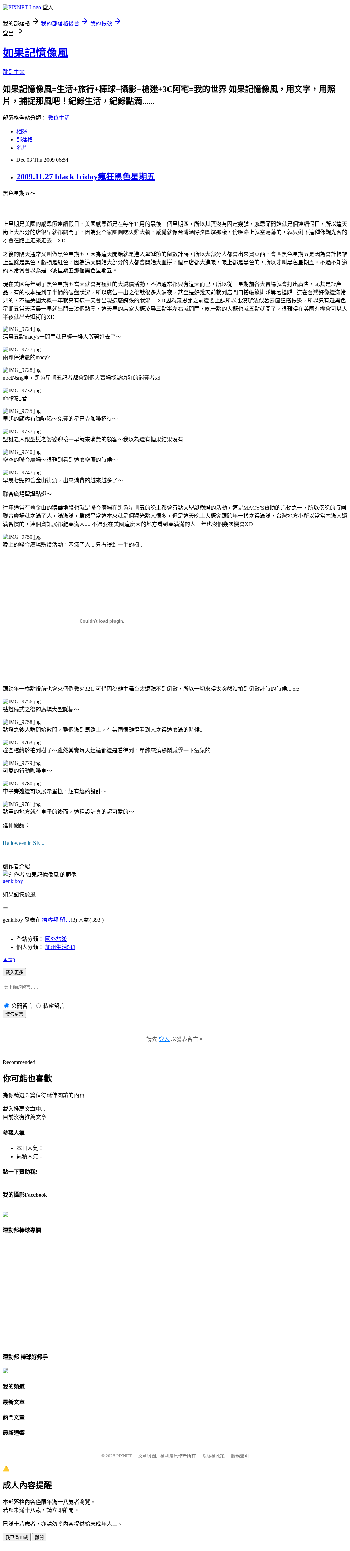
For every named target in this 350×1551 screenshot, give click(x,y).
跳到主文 (14, 72)
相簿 (21, 131)
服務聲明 (240, 1455)
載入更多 (14, 972)
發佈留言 (14, 1014)
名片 (21, 148)
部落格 (24, 140)
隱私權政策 (213, 1455)
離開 (39, 1537)
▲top (9, 959)
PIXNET (124, 1455)
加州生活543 (60, 947)
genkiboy (13, 881)
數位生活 (59, 118)
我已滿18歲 (16, 1537)
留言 (65, 920)
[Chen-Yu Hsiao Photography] (5, 1215)
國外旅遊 (56, 939)
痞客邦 (50, 920)
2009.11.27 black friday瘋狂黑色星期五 (85, 176)
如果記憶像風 (35, 53)
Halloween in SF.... (23, 843)
